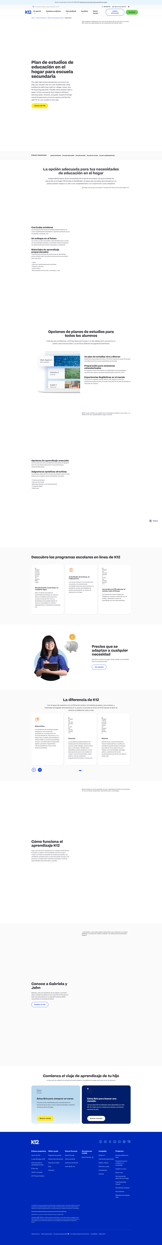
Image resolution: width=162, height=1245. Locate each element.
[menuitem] (55, 155)
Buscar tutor (119, 1172)
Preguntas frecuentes (54, 1155)
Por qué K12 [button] (37, 11)
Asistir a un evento (36, 1172)
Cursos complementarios (107, 155)
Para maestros (120, 1191)
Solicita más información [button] (55, 1159)
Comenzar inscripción (71, 1163)
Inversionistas (103, 1170)
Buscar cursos (45, 1118)
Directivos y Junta (104, 1166)
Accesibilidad (93, 1234)
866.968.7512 (107, 6)
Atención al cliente (53, 1163)
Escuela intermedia (68, 155)
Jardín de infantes (55, 155)
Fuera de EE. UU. (70, 1166)
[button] (129, 7)
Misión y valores (103, 1163)
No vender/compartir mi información (79, 1234)
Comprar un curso (121, 1169)
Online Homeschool (41, 18)
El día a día (34, 1168)
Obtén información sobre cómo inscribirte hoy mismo (93, 2)
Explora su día (39, 1004)
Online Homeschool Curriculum (55, 18)
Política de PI (102, 1234)
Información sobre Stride (106, 1159)
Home (33, 18)
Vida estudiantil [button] (71, 11)
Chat (49, 1166)
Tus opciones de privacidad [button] (60, 1234)
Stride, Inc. (102, 1155)
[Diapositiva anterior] (33, 770)
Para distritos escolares (123, 1188)
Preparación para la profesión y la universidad (121, 1163)
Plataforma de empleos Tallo (123, 1196)
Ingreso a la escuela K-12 (120, 6)
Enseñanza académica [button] (53, 11)
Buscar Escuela (95, 12)
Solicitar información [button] (115, 12)
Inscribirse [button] (84, 11)
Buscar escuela (96, 1118)
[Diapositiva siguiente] (39, 770)
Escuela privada (80, 155)
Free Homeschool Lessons (121, 1183)
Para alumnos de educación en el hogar (122, 1177)
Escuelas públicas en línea (122, 1156)
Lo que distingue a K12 (38, 1159)
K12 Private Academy (37, 1176)
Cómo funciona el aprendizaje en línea (37, 1164)
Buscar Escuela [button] (86, 1157)
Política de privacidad (46, 1234)
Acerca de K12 (39, 106)
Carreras (101, 1174)
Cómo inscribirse (70, 1159)
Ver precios (99, 667)
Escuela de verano (92, 155)
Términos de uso (35, 1234)
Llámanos (51, 1170)
